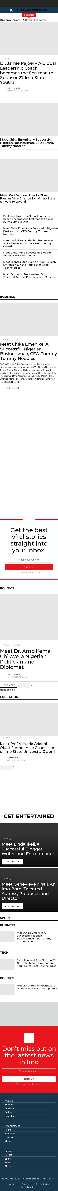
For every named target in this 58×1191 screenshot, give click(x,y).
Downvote (27, 685)
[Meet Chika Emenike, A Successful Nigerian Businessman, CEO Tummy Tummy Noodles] (29, 119)
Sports (8, 1158)
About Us (13, 1184)
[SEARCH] (55, 10)
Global (8, 1166)
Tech (7, 1162)
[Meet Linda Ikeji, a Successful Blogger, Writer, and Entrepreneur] (29, 845)
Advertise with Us (29, 1187)
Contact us (27, 1184)
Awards (9, 1101)
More (16, 382)
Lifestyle (9, 1137)
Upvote (21, 685)
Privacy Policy (42, 1184)
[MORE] (55, 97)
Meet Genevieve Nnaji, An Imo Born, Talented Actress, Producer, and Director (29, 276)
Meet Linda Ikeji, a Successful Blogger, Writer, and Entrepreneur (27, 254)
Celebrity (9, 1108)
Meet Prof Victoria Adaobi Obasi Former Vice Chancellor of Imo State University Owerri (28, 198)
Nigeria (8, 1151)
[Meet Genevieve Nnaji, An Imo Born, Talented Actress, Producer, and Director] (29, 890)
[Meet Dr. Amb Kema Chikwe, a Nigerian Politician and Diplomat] (29, 617)
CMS (54, 1178)
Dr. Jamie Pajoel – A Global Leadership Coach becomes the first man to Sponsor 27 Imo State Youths (24, 19)
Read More (8, 685)
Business (9, 1104)
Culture (8, 1112)
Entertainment (12, 1126)
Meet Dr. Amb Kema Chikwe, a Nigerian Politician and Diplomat (25, 659)
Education (10, 1116)
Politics (8, 1155)
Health (8, 1130)
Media (8, 1141)
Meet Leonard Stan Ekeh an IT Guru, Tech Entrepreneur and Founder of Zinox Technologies (29, 264)
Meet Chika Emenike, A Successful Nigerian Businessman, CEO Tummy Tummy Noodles (27, 143)
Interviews (10, 1133)
